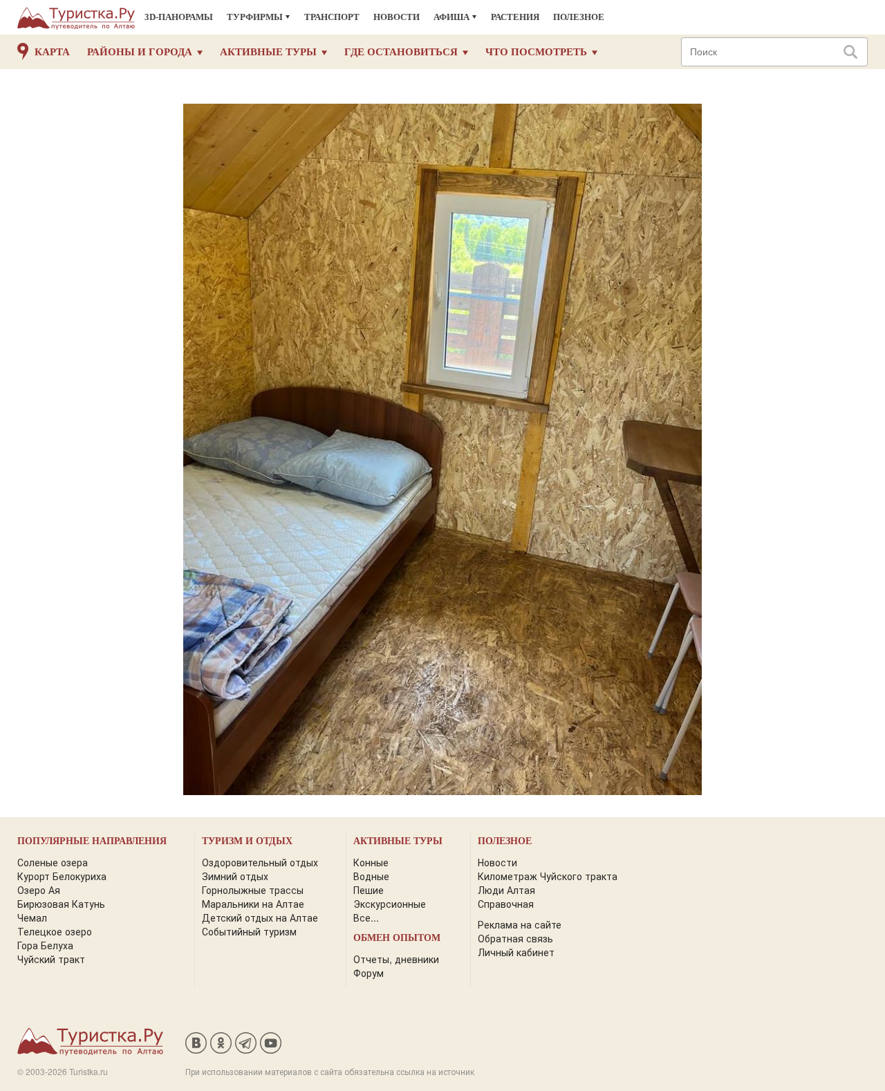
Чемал (32, 917)
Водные (371, 876)
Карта (52, 51)
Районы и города (139, 51)
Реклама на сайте (519, 924)
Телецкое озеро (54, 931)
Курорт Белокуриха (61, 876)
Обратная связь (515, 938)
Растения (515, 17)
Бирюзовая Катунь (61, 904)
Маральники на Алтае (253, 904)
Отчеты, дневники (396, 959)
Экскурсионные (389, 904)
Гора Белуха (45, 945)
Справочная (506, 904)
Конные (371, 862)
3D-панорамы (179, 17)
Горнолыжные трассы (253, 890)
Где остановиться (401, 51)
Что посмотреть (536, 51)
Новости (396, 17)
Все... (366, 917)
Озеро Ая (38, 890)
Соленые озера (52, 862)
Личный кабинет (516, 952)
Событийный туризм (249, 931)
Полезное (578, 17)
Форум (368, 973)
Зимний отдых (235, 876)
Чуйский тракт (51, 959)
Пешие (368, 890)
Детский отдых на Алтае (260, 917)
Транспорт (332, 17)
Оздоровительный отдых (260, 862)
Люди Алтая (506, 890)
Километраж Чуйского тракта (547, 876)
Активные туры (268, 51)
